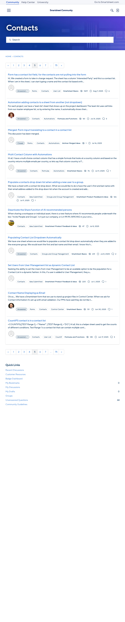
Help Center (28, 2)
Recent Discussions (14, 370)
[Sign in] (117, 10)
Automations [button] (49, 118)
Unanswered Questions (62, 400)
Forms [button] (34, 91)
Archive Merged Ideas (71, 143)
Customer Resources (15, 374)
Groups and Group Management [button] (60, 197)
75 (56, 65)
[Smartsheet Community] (61, 10)
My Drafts (62, 391)
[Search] (112, 10)
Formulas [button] (45, 171)
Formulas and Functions (67, 118)
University (42, 2)
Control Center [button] (57, 309)
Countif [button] (58, 337)
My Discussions (12, 387)
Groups (8, 395)
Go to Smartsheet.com (106, 2)
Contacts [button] (45, 91)
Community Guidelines (16, 404)
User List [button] (57, 91)
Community (12, 2)
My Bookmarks (62, 383)
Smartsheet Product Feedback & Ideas (92, 197)
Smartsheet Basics (70, 91)
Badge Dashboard (13, 378)
